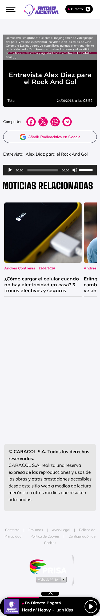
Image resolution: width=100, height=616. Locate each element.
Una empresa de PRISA (50, 566)
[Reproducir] (10, 170)
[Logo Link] (44, 9)
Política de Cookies (45, 536)
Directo (77, 9)
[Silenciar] (75, 170)
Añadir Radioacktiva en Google (54, 137)
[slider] (86, 169)
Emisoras (36, 530)
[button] (10, 9)
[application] (50, 170)
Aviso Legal (61, 530)
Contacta (12, 530)
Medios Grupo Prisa (50, 579)
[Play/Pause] (91, 606)
